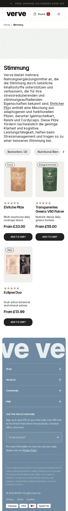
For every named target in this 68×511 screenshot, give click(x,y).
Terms (20, 499)
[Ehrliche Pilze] (18, 179)
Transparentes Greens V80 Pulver (50, 209)
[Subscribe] (57, 437)
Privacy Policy (29, 450)
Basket (43, 14)
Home (7, 24)
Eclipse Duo (13, 292)
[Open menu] (58, 14)
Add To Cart (18, 236)
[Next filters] (60, 151)
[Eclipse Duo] (18, 264)
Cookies (31, 499)
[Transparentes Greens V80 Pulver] (50, 179)
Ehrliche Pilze (14, 207)
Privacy (10, 499)
